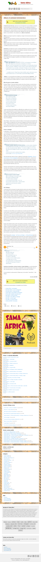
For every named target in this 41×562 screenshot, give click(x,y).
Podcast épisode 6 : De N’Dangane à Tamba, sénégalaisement (13, 369)
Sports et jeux (6, 487)
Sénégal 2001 (23, 528)
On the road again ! (7, 417)
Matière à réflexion (7, 475)
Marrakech (7, 523)
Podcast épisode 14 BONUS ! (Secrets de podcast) (11, 389)
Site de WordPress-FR (7, 500)
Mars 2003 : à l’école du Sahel (11, 295)
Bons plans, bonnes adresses (8, 457)
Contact (19, 9)
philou (15, 526)
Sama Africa (25, 2)
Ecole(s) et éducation (7, 465)
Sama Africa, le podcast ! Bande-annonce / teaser (11, 357)
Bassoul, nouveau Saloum (8, 421)
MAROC (30, 521)
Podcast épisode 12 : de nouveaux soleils (9, 383)
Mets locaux (6, 478)
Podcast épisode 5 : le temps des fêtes (9, 367)
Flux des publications (7, 498)
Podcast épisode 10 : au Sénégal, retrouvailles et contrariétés (12, 379)
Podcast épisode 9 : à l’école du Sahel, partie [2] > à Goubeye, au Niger (14, 375)
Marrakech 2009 (14, 523)
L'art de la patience (7, 472)
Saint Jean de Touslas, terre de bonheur (10, 411)
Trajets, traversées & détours (8, 489)
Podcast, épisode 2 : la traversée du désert (9, 361)
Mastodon (12, 9)
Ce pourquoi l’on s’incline (20, 22)
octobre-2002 (9, 526)
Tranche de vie (6, 490)
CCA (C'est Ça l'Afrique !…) (8, 460)
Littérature (5, 473)
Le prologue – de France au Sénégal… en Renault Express (22, 235)
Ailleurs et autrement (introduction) (15, 18)
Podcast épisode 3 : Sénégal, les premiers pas (10, 363)
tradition (34, 528)
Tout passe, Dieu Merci (7, 488)
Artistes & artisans (7, 456)
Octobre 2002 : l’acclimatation (11, 288)
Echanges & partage (7, 464)
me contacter (28, 558)
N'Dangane (26, 523)
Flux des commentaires (7, 499)
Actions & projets (6, 455)
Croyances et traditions (7, 462)
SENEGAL (9, 528)
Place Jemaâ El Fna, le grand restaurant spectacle (12, 413)
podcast (23, 526)
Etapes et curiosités (7, 466)
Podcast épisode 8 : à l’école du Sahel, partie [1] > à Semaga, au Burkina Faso (15, 373)
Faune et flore (6, 470)
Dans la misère (6, 463)
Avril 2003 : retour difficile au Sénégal (13, 296)
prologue (28, 526)
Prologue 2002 (6, 483)
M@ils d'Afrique (6, 474)
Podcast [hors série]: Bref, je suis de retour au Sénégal (11, 377)
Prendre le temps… (7, 482)
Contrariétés (6, 461)
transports (20, 530)
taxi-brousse (29, 528)
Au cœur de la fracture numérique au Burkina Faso (12, 419)
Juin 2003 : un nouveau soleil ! (11, 299)
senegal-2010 (16, 528)
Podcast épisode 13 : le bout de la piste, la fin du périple (12, 387)
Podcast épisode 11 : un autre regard (9, 381)
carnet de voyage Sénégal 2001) (17, 153)
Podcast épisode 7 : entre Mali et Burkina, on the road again (12, 371)
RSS (14, 9)
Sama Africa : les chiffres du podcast (9, 391)
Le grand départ (6, 423)
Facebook (10, 9)
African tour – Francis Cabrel (8, 409)
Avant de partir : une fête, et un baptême (10, 407)
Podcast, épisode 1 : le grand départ (8, 359)
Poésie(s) (5, 481)
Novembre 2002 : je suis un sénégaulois (13, 289)
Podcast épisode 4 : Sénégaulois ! (8, 365)
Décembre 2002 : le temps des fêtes (12, 291)
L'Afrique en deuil (6, 471)
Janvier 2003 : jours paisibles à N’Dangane (14, 292)
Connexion (5, 497)
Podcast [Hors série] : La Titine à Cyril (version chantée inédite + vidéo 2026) (15, 385)
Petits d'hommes (6, 479)
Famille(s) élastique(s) (7, 469)
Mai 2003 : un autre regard (11, 298)
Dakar (18, 521)
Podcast (17, 9)
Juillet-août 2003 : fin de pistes (11, 300)
